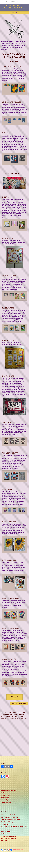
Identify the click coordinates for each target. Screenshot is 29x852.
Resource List (14, 697)
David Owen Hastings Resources (10, 819)
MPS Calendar (5, 833)
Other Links (4, 841)
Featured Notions (6, 824)
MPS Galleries (5, 797)
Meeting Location (6, 831)
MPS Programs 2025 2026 (8, 790)
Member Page (5, 788)
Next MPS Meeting (6, 802)
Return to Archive (19, 703)
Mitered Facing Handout (8, 815)
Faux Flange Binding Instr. (8, 822)
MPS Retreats (5, 792)
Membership (4, 800)
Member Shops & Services (8, 838)
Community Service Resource (9, 817)
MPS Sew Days (5, 795)
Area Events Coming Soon (8, 836)
